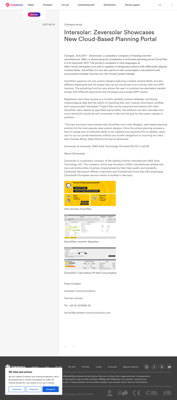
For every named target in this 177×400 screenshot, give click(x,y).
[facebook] (154, 367)
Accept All (50, 389)
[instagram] (146, 367)
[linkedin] (162, 367)
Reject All (34, 389)
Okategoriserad (73, 24)
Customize (16, 389)
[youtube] (169, 367)
